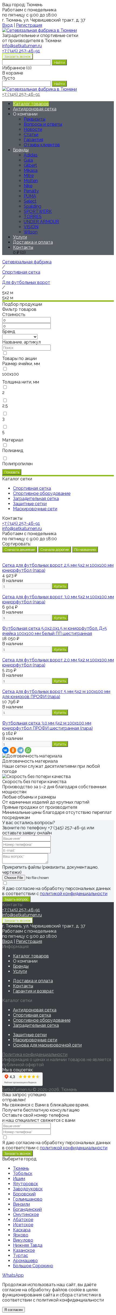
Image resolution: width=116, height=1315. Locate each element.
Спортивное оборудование (41, 1020)
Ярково (20, 1235)
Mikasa (30, 170)
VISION (31, 226)
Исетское (23, 1224)
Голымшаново (27, 1199)
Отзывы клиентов (42, 144)
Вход (7, 25)
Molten (31, 180)
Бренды (21, 149)
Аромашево (25, 1260)
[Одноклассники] (13, 750)
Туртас (20, 1255)
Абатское (23, 1219)
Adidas (30, 155)
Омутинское (26, 1214)
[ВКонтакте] (5, 750)
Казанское (24, 1250)
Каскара (21, 1229)
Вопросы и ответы (43, 124)
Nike (28, 185)
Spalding (32, 206)
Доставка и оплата (33, 242)
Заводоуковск (28, 1188)
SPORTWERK (38, 211)
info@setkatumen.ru (22, 528)
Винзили (21, 1204)
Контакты (23, 247)
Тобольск (22, 1173)
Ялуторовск (25, 1183)
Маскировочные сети (35, 1039)
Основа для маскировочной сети (47, 1045)
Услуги (20, 237)
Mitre (29, 175)
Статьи (31, 134)
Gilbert (30, 165)
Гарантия (33, 139)
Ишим (19, 1178)
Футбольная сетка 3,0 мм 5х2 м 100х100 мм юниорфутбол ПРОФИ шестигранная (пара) (47, 726)
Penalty (31, 190)
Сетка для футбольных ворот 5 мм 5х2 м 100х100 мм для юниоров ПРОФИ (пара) (56, 694)
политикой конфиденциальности (73, 893)
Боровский (24, 1194)
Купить (60, 586)
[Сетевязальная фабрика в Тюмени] (39, 30)
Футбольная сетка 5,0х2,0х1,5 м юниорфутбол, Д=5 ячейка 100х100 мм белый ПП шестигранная (54, 631)
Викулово (23, 1240)
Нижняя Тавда (27, 1245)
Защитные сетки (30, 1034)
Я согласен (13, 1310)
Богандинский (27, 1209)
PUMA (30, 196)
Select (30, 201)
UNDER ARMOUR (41, 221)
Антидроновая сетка (34, 108)
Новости (33, 129)
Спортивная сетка (32, 1015)
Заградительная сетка (36, 1025)
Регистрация (29, 25)
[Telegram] (20, 750)
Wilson (30, 232)
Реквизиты (34, 119)
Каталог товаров (31, 103)
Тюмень (21, 1168)
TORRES (33, 216)
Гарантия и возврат (33, 991)
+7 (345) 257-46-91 (21, 50)
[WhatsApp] (28, 750)
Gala (28, 160)
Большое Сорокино (33, 1265)
